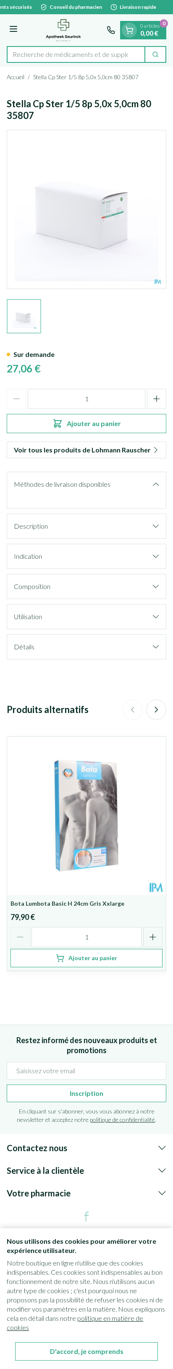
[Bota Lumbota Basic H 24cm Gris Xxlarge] (86, 816)
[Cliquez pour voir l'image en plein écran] (86, 209)
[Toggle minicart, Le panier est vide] (129, 30)
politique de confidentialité (122, 1119)
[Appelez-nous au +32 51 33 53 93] (111, 30)
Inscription (86, 1093)
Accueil (15, 76)
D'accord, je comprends (86, 1351)
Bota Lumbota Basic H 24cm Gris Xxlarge (67, 903)
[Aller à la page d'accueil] (63, 30)
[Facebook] (86, 1216)
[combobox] (76, 54)
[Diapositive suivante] (156, 710)
